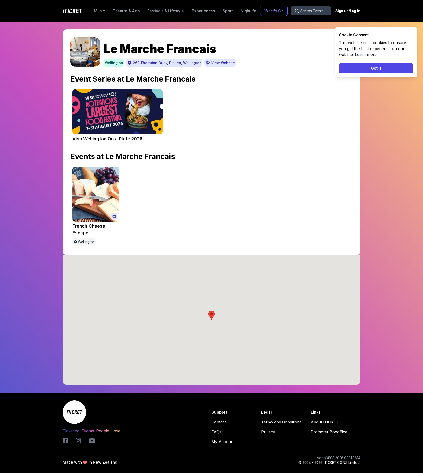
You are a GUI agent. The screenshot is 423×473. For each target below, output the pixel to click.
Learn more (366, 54)
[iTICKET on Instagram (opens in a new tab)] (78, 441)
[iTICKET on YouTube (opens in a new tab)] (92, 441)
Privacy (268, 431)
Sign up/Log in (347, 11)
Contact (219, 422)
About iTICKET (325, 422)
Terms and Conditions (281, 422)
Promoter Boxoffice (329, 431)
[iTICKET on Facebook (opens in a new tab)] (65, 441)
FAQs (216, 431)
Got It (376, 68)
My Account (223, 441)
